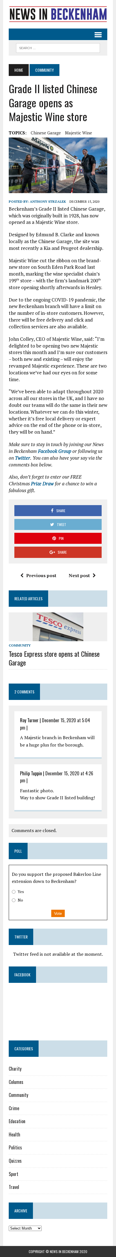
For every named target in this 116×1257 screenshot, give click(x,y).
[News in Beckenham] (58, 14)
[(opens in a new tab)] (44, 997)
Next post (79, 575)
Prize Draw (42, 483)
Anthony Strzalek (48, 201)
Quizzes (15, 1160)
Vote (58, 913)
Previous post (41, 575)
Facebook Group (54, 451)
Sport (13, 1174)
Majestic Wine (78, 133)
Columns (16, 1082)
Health (14, 1134)
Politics (15, 1147)
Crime (14, 1108)
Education (17, 1121)
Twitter (22, 458)
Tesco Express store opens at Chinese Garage (54, 658)
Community (20, 645)
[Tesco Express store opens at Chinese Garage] (58, 637)
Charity (15, 1068)
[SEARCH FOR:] (58, 47)
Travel (14, 1187)
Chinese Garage (46, 133)
